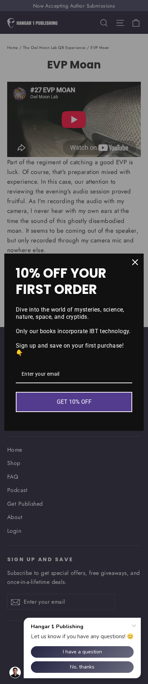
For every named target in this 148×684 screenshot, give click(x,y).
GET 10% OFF (74, 401)
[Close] (135, 262)
